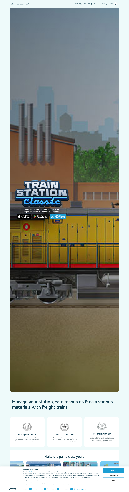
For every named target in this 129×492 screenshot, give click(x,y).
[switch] (46, 489)
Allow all (113, 470)
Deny (113, 480)
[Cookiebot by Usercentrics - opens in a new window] (12, 489)
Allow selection (114, 475)
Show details (80, 489)
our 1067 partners (32, 472)
